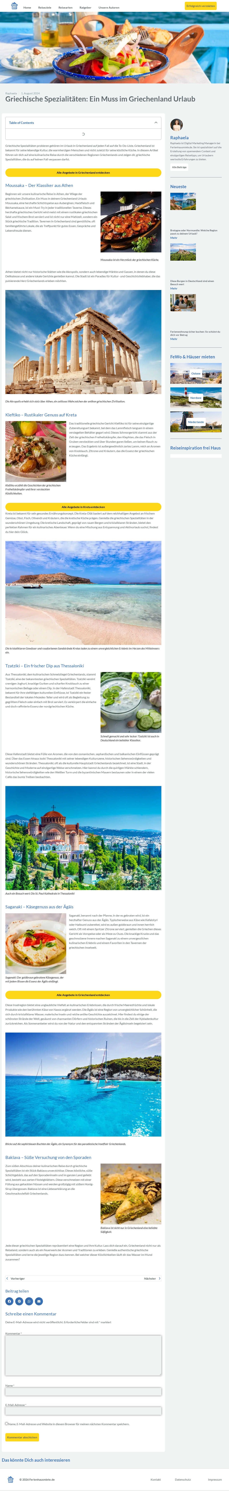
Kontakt (156, 1479)
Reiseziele (44, 7)
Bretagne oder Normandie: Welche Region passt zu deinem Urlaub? (193, 232)
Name (9, 1385)
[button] (156, 122)
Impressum (215, 1479)
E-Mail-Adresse (15, 1405)
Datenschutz (183, 1479)
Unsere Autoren (109, 7)
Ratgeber (85, 7)
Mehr (173, 237)
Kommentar (13, 1333)
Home (27, 7)
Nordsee (195, 397)
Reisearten (65, 7)
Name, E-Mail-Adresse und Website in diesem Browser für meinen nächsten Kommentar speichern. (68, 1424)
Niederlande (196, 422)
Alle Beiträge (179, 167)
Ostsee (196, 373)
